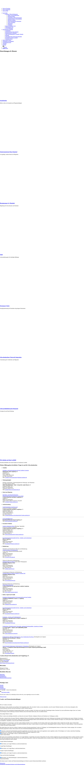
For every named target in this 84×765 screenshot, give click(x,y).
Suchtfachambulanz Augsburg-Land (10, 507)
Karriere (1, 686)
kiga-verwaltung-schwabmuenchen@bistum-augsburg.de (17, 642)
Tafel (1, 254)
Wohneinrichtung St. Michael (9, 561)
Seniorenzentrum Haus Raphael (8, 152)
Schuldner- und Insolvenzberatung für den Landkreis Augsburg (16, 470)
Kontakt (1, 685)
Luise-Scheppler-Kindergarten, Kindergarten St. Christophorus (16, 646)
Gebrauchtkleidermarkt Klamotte (9, 408)
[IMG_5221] (34, 200)
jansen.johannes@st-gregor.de (11, 633)
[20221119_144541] (34, 457)
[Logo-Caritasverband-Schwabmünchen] (10, 6)
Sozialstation (3, 100)
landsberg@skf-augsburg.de (11, 604)
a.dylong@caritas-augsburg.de (11, 501)
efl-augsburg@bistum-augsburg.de (12, 543)
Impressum (2, 674)
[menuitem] (43, 20)
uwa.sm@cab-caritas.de (10, 557)
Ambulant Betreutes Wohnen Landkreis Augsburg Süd (14, 573)
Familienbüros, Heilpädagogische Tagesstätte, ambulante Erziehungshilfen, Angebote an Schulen (23, 626)
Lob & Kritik (2, 688)
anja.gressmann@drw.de (10, 580)
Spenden (2, 687)
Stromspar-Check (4, 306)
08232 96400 (6, 660)
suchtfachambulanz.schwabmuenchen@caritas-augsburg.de (17, 515)
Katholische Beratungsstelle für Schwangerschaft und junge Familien (17, 597)
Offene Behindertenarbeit (8, 585)
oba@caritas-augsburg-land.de (11, 592)
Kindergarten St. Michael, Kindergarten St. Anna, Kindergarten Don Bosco (18, 636)
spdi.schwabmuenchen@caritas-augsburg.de (14, 534)
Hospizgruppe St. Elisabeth (7, 203)
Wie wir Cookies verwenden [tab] (6, 704)
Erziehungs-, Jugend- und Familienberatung (12, 617)
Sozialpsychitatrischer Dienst (9, 526)
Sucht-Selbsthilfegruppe (8, 518)
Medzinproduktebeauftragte (5, 677)
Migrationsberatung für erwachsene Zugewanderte (13, 496)
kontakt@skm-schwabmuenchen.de (12, 489)
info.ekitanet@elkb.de (9, 653)
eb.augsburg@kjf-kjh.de (10, 623)
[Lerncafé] (34, 354)
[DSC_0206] (34, 303)
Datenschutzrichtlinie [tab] (4, 758)
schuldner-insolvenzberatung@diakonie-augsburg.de (16, 477)
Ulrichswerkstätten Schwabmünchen (10, 550)
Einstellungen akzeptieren (5, 764)
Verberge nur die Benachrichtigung (18, 764)
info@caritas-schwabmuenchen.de (7, 663)
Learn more (4, 696)
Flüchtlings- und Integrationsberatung (10, 494)
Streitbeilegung (3, 676)
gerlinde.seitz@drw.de (9, 568)
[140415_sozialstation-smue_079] (34, 98)
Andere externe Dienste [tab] (5, 734)
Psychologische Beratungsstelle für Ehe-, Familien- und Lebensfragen (17, 537)
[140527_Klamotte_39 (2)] (34, 406)
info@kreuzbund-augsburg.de (11, 521)
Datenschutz (2, 675)
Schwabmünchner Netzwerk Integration (11, 357)
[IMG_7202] (34, 252)
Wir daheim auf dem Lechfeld (8, 460)
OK (1, 696)
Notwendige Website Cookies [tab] (6, 713)
